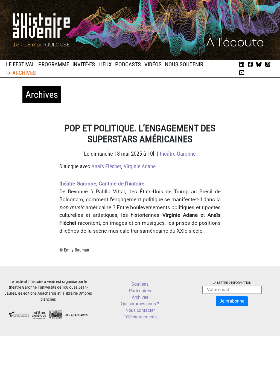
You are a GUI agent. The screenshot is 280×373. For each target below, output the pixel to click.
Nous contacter (140, 310)
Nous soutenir (184, 64)
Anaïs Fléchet (106, 166)
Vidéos (153, 64)
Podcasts (128, 64)
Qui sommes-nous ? (140, 303)
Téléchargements (140, 316)
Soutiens (140, 284)
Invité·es (83, 64)
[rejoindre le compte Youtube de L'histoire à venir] (241, 73)
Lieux (105, 64)
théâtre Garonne (178, 153)
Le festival (20, 64)
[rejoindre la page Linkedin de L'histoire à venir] (241, 64)
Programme (53, 64)
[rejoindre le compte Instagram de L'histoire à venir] (267, 64)
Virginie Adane (140, 166)
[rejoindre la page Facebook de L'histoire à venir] (250, 64)
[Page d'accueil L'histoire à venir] (140, 29)
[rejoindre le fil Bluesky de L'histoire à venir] (259, 64)
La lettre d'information (232, 283)
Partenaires (140, 290)
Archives (140, 297)
